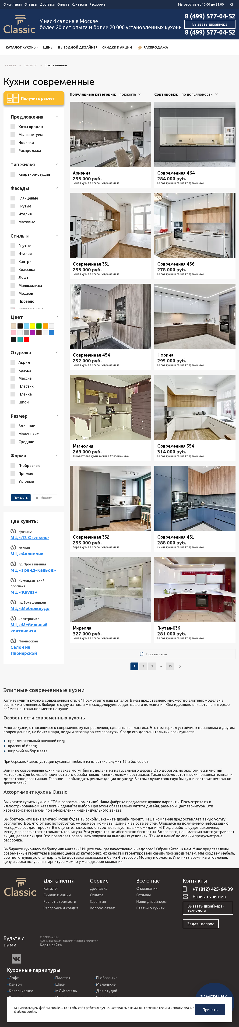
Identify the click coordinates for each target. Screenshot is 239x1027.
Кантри (15, 984)
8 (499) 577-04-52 (210, 16)
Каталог (50, 888)
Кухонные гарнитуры (33, 970)
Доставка (47, 4)
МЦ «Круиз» (24, 592)
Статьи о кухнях (150, 908)
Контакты (79, 4)
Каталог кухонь (21, 47)
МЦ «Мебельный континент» (29, 627)
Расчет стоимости (59, 901)
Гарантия (98, 901)
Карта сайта (51, 945)
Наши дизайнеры (151, 901)
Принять (210, 1010)
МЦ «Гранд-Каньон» (33, 570)
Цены (48, 47)
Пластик (62, 978)
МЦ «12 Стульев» (30, 537)
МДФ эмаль (66, 991)
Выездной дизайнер (78, 47)
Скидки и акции (117, 47)
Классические (21, 991)
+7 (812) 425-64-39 (213, 889)
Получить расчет (38, 98)
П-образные (106, 978)
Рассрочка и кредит (60, 908)
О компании (13, 4)
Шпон (60, 984)
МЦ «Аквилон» (27, 553)
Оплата (63, 4)
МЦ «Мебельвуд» (30, 608)
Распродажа (156, 47)
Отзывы (31, 4)
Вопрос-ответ (102, 908)
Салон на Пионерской (24, 650)
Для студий (106, 991)
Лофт (14, 978)
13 (170, 666)
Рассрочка (97, 4)
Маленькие (106, 984)
